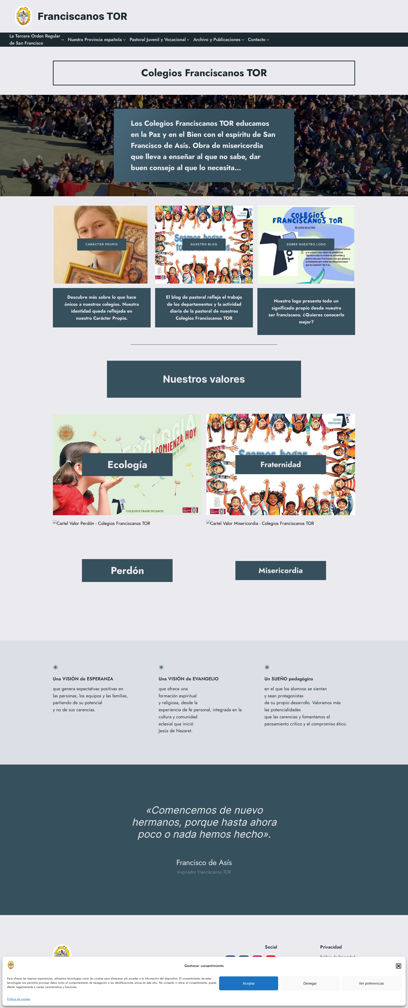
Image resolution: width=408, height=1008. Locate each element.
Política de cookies (18, 999)
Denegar (310, 983)
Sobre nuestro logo (306, 244)
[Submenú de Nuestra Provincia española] (124, 39)
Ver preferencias (371, 983)
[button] (398, 966)
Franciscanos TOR (82, 16)
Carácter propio (101, 244)
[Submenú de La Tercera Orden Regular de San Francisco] (62, 39)
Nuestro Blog (204, 244)
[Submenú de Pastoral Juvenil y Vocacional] (188, 39)
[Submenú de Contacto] (268, 39)
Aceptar (249, 983)
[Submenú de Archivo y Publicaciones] (243, 39)
